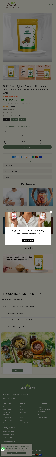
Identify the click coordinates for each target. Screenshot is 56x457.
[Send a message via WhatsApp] (3, 449)
